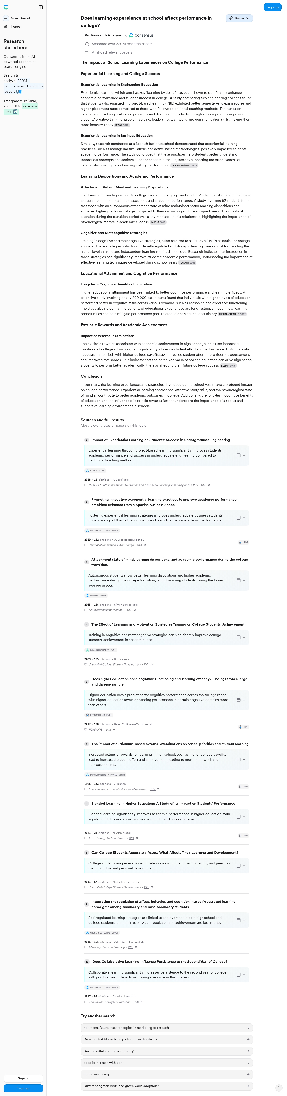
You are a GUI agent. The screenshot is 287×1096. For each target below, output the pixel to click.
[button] (273, 7)
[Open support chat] (279, 1088)
